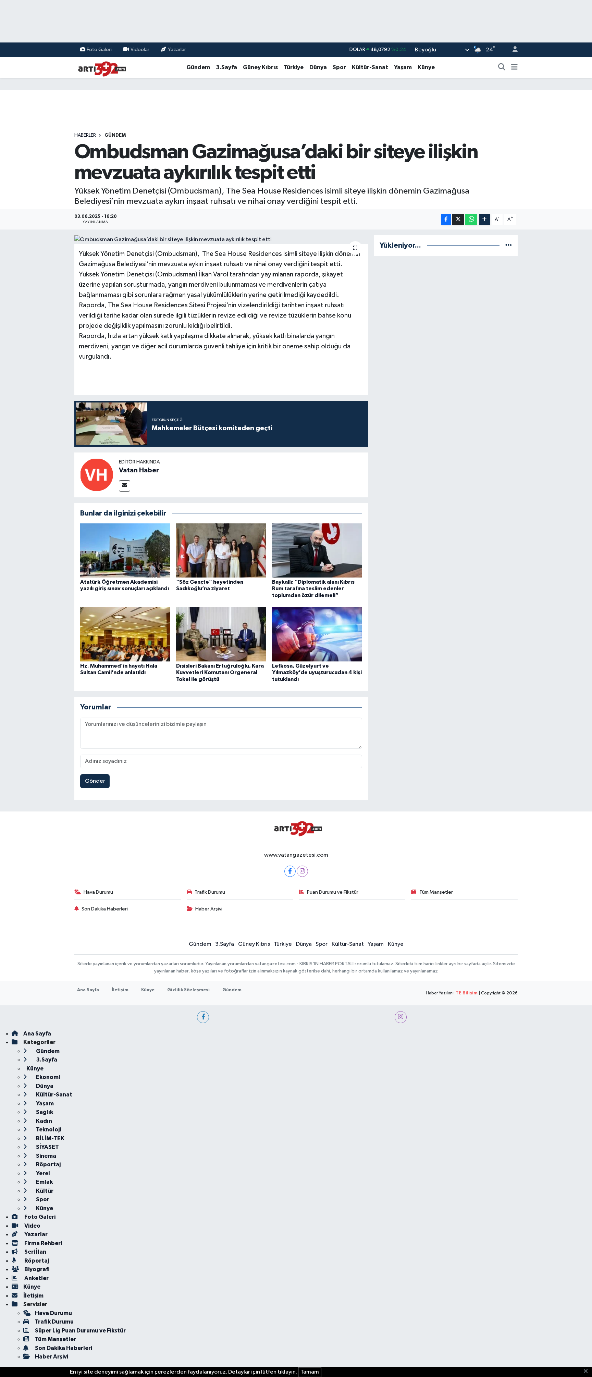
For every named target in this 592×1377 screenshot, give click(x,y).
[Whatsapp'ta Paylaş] (471, 219)
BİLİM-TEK (49, 1138)
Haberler (85, 135)
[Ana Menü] (514, 67)
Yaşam (403, 67)
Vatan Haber (139, 470)
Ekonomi (47, 1077)
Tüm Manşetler (436, 892)
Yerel (42, 1173)
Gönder (95, 781)
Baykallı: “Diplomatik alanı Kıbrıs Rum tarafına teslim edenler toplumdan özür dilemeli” (313, 588)
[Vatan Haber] (96, 474)
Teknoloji (48, 1129)
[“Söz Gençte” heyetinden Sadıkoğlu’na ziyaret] (221, 550)
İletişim (120, 990)
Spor (339, 67)
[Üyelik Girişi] (512, 49)
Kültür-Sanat (370, 67)
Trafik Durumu (210, 892)
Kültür (44, 1191)
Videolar (140, 49)
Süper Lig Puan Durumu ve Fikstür (80, 1330)
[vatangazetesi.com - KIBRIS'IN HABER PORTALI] (100, 67)
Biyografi (36, 1269)
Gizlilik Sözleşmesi (188, 990)
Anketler (36, 1278)
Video (31, 1226)
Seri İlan (34, 1252)
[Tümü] (508, 245)
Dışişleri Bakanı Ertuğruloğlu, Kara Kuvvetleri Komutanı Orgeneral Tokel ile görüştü (220, 672)
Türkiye (294, 67)
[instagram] (401, 1017)
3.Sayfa (226, 67)
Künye (426, 67)
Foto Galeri (99, 49)
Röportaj (48, 1164)
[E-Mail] (124, 486)
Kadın (43, 1121)
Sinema (45, 1156)
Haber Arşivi (208, 908)
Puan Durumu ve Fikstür (332, 892)
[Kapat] (587, 1371)
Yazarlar (177, 49)
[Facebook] (290, 871)
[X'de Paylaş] (458, 219)
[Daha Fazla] (484, 219)
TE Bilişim (467, 993)
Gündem (198, 67)
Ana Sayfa (88, 990)
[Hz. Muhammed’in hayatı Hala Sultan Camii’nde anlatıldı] (125, 634)
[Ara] (501, 67)
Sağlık (44, 1112)
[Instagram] (302, 871)
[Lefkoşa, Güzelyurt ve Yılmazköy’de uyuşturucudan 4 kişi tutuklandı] (317, 634)
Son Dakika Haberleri (105, 908)
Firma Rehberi (42, 1243)
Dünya (318, 67)
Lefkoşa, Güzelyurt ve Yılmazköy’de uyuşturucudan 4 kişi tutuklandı (317, 672)
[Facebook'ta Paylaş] (446, 219)
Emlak (44, 1182)
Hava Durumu (98, 892)
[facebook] (203, 1017)
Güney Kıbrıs (260, 67)
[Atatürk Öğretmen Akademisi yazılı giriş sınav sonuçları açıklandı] (125, 550)
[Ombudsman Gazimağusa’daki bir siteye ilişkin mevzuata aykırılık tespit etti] (221, 239)
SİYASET (47, 1147)
